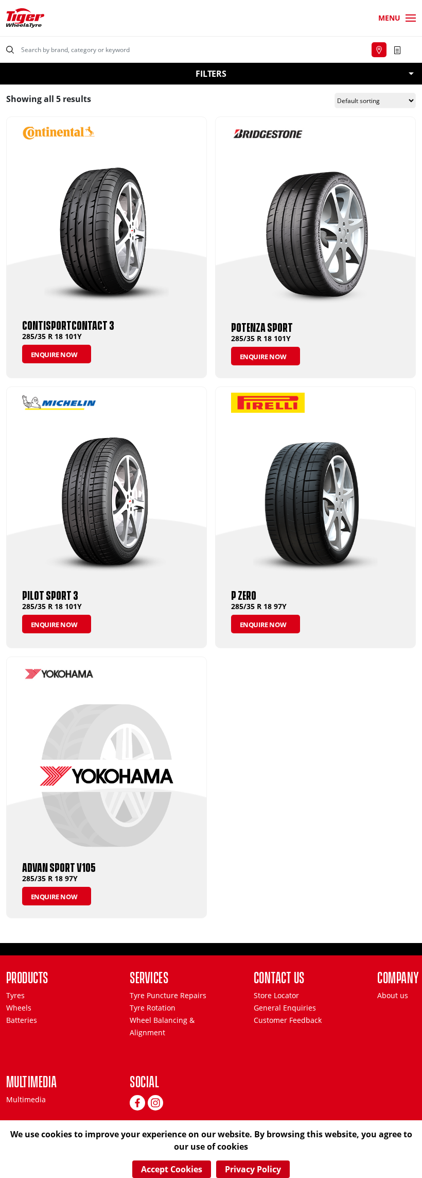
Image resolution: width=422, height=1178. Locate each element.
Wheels (18, 1008)
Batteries (21, 1020)
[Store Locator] (379, 49)
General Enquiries (285, 1008)
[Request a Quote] (397, 49)
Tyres (15, 995)
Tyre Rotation (152, 1008)
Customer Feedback (288, 1020)
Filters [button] (211, 73)
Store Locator (276, 995)
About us (392, 995)
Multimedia (26, 1099)
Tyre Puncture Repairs (168, 995)
